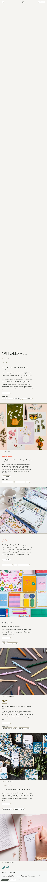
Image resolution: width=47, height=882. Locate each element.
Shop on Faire (6, 393)
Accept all (5, 879)
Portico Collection (8, 398)
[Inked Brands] (23, 2)
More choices (21, 879)
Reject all (12, 879)
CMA (15, 565)
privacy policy (32, 876)
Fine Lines (17, 398)
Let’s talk (41, 1)
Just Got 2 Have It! (27, 398)
